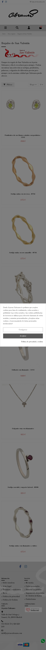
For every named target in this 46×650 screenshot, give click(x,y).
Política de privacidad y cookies (32, 342)
